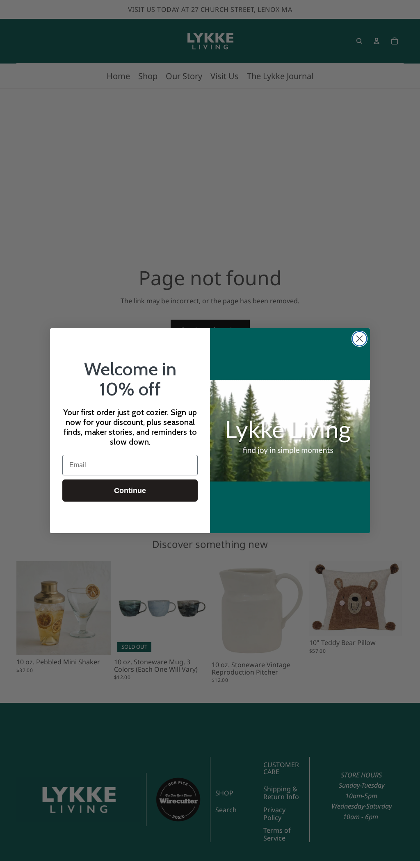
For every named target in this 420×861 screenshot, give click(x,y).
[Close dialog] (359, 339)
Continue (130, 490)
